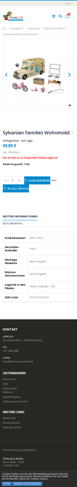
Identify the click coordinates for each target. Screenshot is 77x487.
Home (4, 28)
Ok (8, 484)
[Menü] (53, 16)
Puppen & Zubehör (55, 28)
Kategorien (17, 28)
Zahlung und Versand (15, 401)
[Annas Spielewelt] (13, 16)
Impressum (9, 379)
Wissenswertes (11, 422)
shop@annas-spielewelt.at (18, 361)
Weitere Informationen (20, 216)
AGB (5, 383)
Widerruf (8, 392)
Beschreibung (12, 223)
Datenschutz (10, 388)
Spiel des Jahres (12, 427)
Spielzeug (33, 28)
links (67, 3)
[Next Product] (72, 132)
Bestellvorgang (11, 396)
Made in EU (9, 418)
